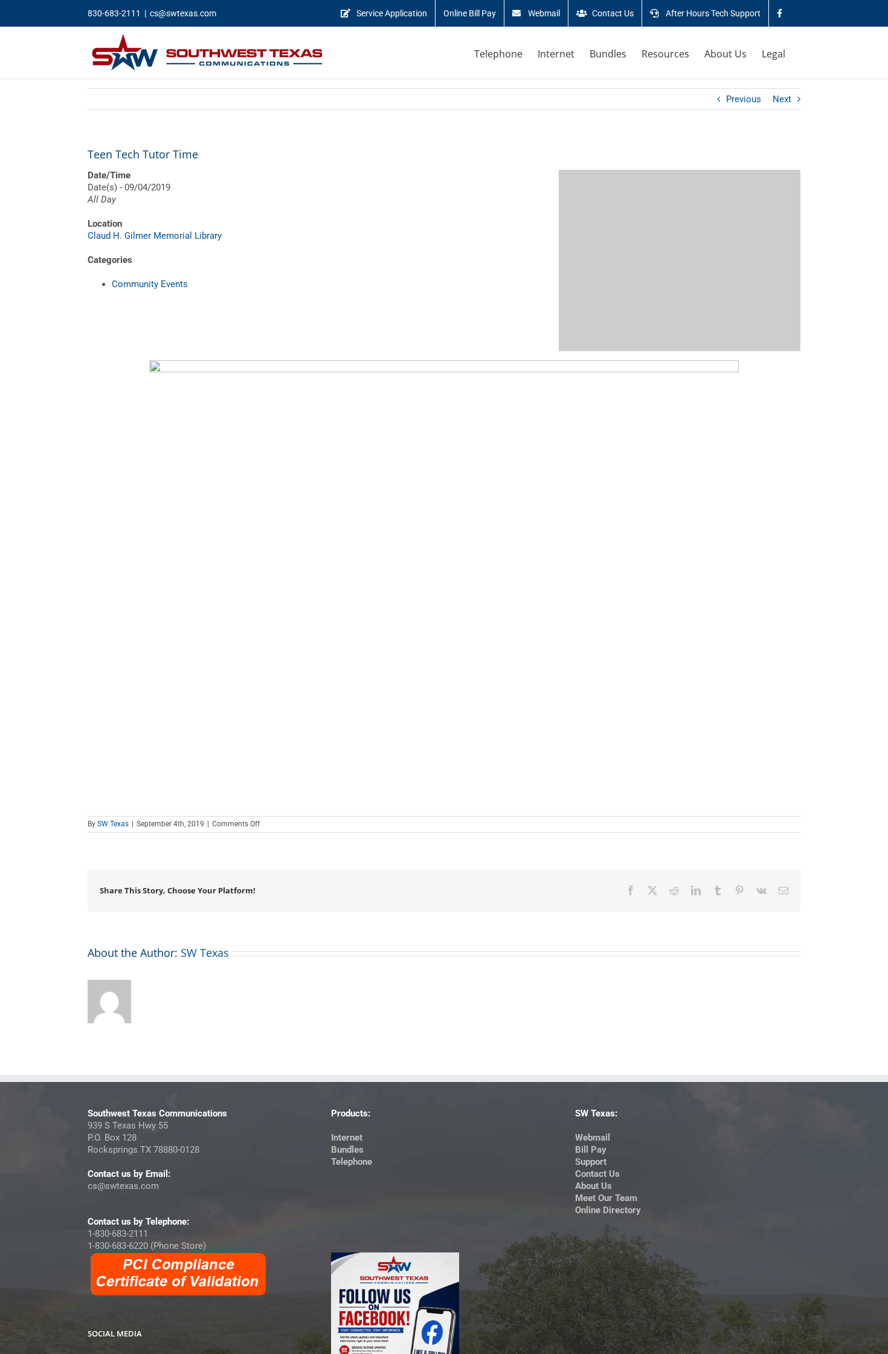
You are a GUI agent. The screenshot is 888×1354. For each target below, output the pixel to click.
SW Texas (113, 824)
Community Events (150, 284)
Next (782, 99)
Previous (743, 99)
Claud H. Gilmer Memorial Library (155, 235)
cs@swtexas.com (183, 13)
